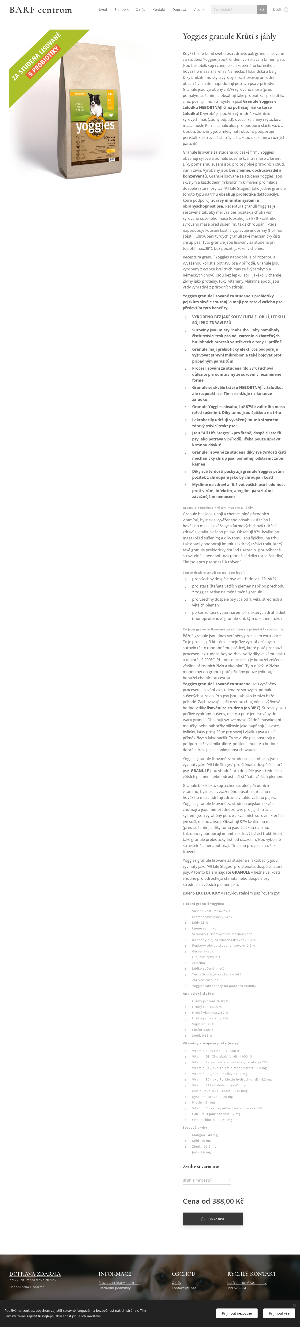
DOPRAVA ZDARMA (35, 1273)
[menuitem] (104, 9)
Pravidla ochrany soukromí (119, 1282)
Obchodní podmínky (115, 1288)
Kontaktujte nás (184, 1288)
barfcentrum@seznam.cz (247, 1282)
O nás (176, 1282)
